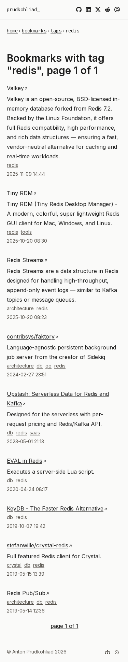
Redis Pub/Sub (26, 593)
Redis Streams (25, 260)
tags (56, 30)
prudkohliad (22, 9)
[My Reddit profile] (107, 9)
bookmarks (34, 30)
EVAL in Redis (24, 460)
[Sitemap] (107, 652)
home (12, 30)
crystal (14, 565)
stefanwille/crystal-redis (37, 545)
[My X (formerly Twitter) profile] (98, 9)
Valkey (15, 88)
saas (35, 432)
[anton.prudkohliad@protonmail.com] (117, 9)
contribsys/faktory (31, 336)
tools (26, 232)
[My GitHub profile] (79, 9)
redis (12, 165)
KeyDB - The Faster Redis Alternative (55, 508)
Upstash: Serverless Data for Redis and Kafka (58, 398)
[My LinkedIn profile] (88, 9)
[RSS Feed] (117, 652)
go (48, 366)
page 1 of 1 (65, 625)
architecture (20, 308)
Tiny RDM (20, 193)
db (40, 366)
